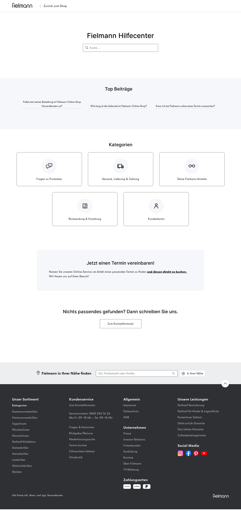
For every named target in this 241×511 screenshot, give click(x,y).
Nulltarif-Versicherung (191, 405)
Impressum (129, 405)
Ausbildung (130, 451)
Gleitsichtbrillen (22, 466)
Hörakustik (75, 457)
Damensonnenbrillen (24, 411)
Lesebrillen (18, 459)
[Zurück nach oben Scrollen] (225, 383)
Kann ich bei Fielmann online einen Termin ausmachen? (185, 105)
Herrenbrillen (20, 453)
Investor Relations (134, 439)
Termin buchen (78, 445)
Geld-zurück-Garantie (191, 423)
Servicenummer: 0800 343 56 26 (89, 413)
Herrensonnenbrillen (24, 417)
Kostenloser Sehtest (190, 417)
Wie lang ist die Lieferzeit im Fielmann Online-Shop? (118, 105)
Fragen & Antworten (81, 427)
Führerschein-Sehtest (82, 451)
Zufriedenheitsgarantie (192, 435)
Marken (17, 472)
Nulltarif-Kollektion (24, 441)
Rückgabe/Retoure (81, 433)
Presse (127, 433)
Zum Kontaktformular (121, 323)
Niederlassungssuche (82, 439)
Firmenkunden (132, 445)
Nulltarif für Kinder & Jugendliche (198, 411)
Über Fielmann (132, 463)
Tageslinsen (19, 423)
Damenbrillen (20, 447)
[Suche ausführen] (174, 373)
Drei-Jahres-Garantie (191, 429)
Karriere (128, 457)
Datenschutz (131, 411)
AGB (126, 417)
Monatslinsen (20, 435)
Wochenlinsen (21, 429)
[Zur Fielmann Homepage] (25, 6)
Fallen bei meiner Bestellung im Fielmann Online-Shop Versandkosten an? (52, 104)
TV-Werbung (131, 469)
